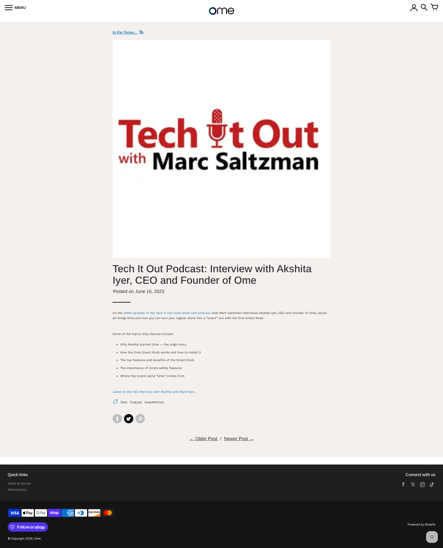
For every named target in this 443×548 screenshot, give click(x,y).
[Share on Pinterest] (140, 418)
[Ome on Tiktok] (431, 485)
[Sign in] (414, 8)
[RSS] (140, 33)
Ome (123, 402)
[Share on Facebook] (117, 418)
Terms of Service (19, 483)
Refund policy (17, 489)
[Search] (424, 8)
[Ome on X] (412, 485)
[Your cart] (434, 8)
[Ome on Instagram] (422, 485)
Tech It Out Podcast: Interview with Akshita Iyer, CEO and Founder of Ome (212, 274)
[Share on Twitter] (128, 418)
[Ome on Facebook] (403, 485)
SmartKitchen (154, 402)
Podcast (136, 402)
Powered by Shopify (421, 524)
